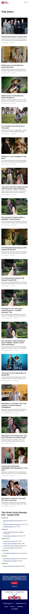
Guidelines (20, 606)
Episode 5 (8, 526)
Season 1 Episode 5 (10, 560)
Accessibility (14, 609)
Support (14, 583)
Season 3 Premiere (13, 532)
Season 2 (10, 553)
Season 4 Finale (12, 520)
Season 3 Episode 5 (11, 566)
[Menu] (27, 2)
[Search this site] (24, 2)
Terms (6, 606)
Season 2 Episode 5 (10, 536)
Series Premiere (11, 524)
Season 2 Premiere (9, 558)
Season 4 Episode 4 (10, 543)
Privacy (12, 606)
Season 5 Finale (8, 541)
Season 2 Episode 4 (11, 545)
